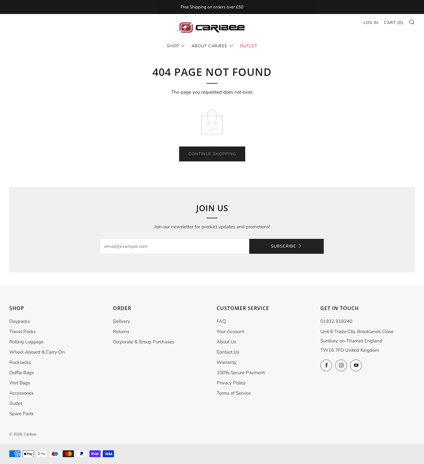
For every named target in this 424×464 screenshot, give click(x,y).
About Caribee (210, 46)
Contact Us (228, 352)
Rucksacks (20, 362)
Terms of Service (234, 393)
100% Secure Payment (241, 372)
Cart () (393, 23)
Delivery (121, 321)
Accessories (21, 393)
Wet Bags (19, 383)
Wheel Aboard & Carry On (37, 352)
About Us (226, 342)
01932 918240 (336, 321)
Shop (173, 46)
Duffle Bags (21, 372)
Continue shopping (212, 154)
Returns (121, 331)
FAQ (221, 321)
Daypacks (19, 321)
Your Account (230, 331)
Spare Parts (21, 414)
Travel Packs (22, 331)
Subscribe (283, 246)
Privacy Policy (231, 383)
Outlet (15, 403)
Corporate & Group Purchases (143, 342)
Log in (370, 23)
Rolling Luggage (26, 342)
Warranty (227, 362)
